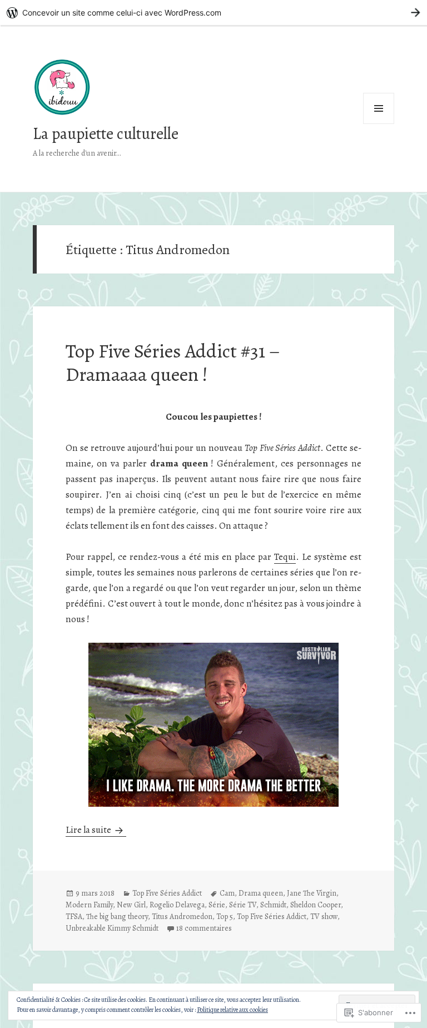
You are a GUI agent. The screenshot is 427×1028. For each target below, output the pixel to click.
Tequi (285, 556)
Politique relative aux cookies (232, 1009)
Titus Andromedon (182, 916)
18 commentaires (204, 928)
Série (216, 905)
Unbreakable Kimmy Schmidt (112, 928)
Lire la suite (89, 829)
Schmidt (273, 905)
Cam (227, 893)
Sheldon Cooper (315, 905)
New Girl (131, 905)
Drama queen (261, 893)
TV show (323, 916)
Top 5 (224, 916)
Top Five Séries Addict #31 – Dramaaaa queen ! (173, 362)
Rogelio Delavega (177, 905)
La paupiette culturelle (105, 134)
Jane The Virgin (311, 893)
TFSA (74, 916)
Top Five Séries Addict (167, 893)
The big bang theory (117, 916)
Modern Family (89, 905)
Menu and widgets (379, 123)
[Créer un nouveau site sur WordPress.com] (213, 12)
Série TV (242, 905)
